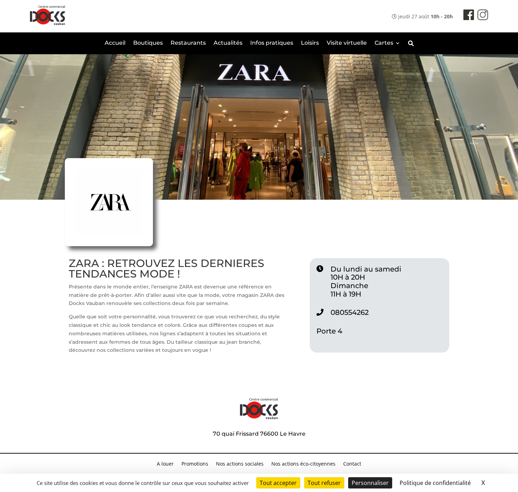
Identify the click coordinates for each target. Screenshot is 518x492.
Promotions (194, 464)
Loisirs (310, 43)
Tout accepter (278, 483)
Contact (352, 464)
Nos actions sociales (240, 464)
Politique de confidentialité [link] (435, 483)
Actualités (228, 43)
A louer (165, 464)
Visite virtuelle (347, 43)
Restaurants (188, 43)
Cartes (384, 43)
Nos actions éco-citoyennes (303, 464)
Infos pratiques (271, 43)
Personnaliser (370, 483)
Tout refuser (324, 483)
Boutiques (148, 43)
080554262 (350, 312)
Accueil (115, 43)
